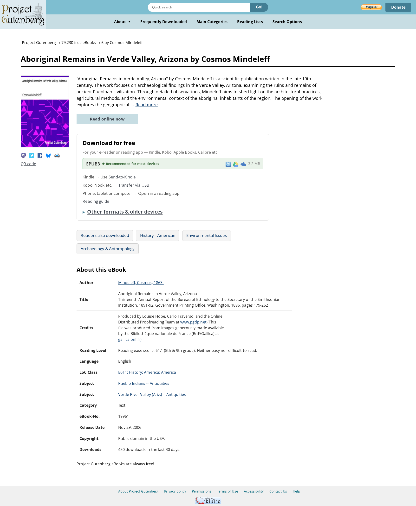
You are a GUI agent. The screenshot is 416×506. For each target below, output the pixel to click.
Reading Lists (250, 21)
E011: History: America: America (147, 372)
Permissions (201, 491)
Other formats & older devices (124, 212)
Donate (398, 7)
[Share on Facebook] (40, 155)
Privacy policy (175, 491)
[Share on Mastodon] (23, 155)
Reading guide (96, 201)
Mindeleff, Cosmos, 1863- (141, 282)
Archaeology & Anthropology (108, 248)
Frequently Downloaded (163, 21)
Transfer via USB (133, 185)
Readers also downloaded (105, 235)
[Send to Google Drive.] (236, 164)
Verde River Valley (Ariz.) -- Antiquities (152, 394)
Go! (259, 7)
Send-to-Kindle (122, 177)
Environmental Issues (206, 235)
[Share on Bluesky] (48, 155)
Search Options (287, 21)
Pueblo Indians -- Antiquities (143, 383)
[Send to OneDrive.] (243, 164)
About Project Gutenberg (138, 491)
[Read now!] (45, 146)
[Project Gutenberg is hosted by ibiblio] (208, 503)
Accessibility (254, 491)
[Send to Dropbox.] (228, 164)
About (122, 21)
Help (296, 491)
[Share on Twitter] (31, 155)
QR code (28, 163)
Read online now (107, 119)
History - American (157, 235)
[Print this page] (57, 155)
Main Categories (212, 21)
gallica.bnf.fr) (130, 339)
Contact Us (278, 491)
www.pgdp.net (193, 322)
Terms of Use (227, 491)
